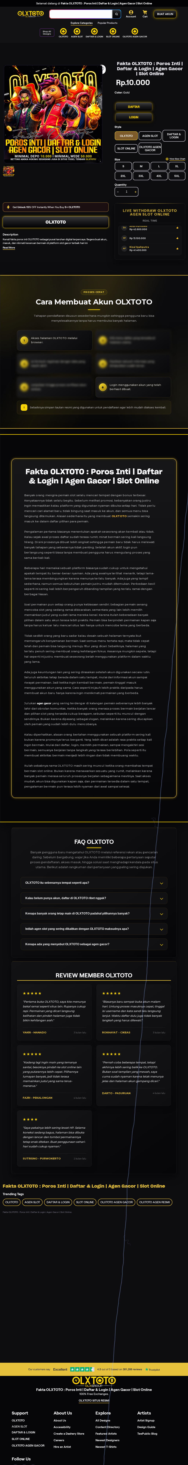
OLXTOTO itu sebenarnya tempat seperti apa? (57, 882)
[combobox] (81, 14)
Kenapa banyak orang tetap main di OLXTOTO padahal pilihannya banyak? (77, 913)
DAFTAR (134, 106)
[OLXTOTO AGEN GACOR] (94, 40)
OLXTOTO (56, 222)
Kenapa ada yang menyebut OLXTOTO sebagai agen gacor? (67, 944)
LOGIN (133, 117)
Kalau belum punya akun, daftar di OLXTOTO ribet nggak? (65, 898)
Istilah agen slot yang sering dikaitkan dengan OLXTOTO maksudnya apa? (77, 928)
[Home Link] (30, 14)
